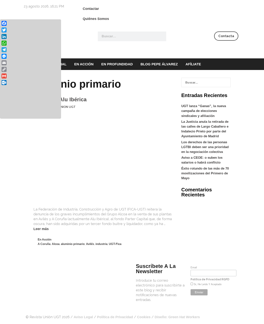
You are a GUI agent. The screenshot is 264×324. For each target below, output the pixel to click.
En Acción (44, 239)
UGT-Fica (115, 244)
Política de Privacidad (115, 317)
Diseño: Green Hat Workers (177, 317)
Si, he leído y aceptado (207, 284)
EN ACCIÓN (84, 64)
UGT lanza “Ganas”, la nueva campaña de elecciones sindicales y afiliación (203, 111)
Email (194, 267)
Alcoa (56, 244)
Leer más (41, 229)
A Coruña (44, 244)
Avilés (90, 244)
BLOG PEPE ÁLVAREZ (159, 64)
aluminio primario (73, 244)
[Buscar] (161, 36)
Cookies (144, 317)
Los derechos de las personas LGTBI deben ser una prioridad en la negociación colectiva (205, 147)
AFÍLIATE (193, 64)
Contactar (91, 9)
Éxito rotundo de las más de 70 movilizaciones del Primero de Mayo (205, 173)
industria (101, 244)
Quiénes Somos (96, 19)
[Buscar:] (206, 82)
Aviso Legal (83, 317)
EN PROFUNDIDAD (117, 64)
